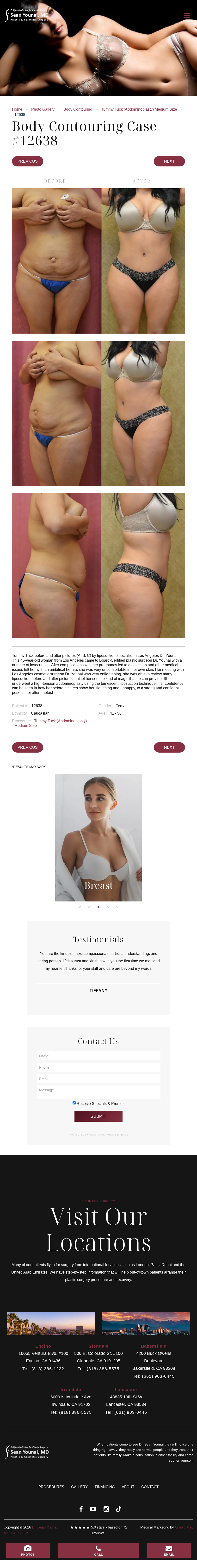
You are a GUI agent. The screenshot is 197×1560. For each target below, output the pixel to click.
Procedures (51, 1487)
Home (17, 109)
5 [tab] (117, 907)
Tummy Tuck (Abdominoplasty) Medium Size (139, 109)
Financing (105, 1487)
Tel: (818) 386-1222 (43, 1369)
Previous (28, 161)
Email (169, 1554)
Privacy (111, 1134)
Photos (28, 1554)
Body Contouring (77, 109)
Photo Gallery (43, 109)
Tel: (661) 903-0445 (153, 1376)
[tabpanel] (98, 837)
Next (169, 161)
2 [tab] (89, 907)
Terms (123, 1134)
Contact (150, 1487)
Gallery (79, 1487)
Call (98, 1554)
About (128, 1487)
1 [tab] (80, 907)
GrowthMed (184, 1527)
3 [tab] (98, 907)
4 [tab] (108, 907)
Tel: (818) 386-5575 (98, 1369)
